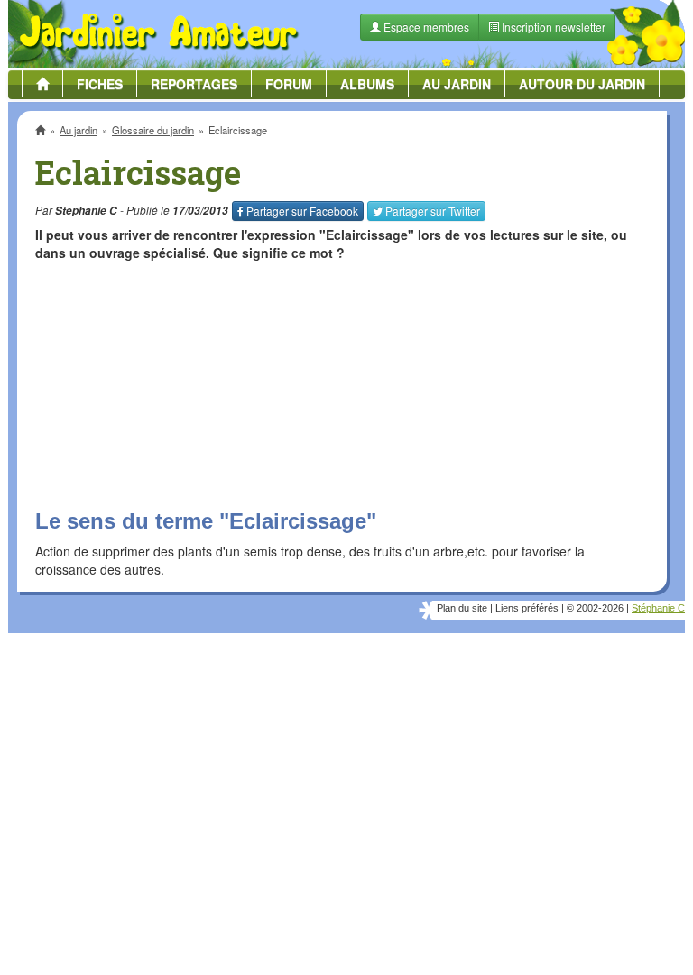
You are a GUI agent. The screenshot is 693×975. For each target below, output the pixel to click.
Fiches (100, 84)
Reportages (194, 84)
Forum (288, 84)
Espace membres (425, 26)
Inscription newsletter (552, 26)
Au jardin (456, 84)
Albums (367, 84)
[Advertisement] (342, 779)
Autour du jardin (582, 84)
